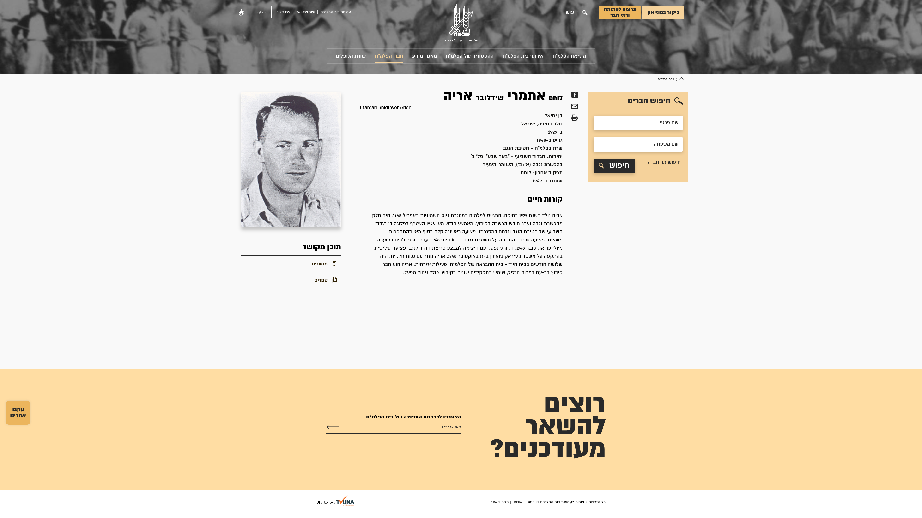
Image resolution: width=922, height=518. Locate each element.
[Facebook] (574, 95)
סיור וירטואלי (305, 12)
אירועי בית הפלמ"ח (523, 56)
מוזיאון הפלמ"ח (569, 56)
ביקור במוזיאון (663, 12)
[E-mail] (574, 107)
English (259, 12)
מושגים (320, 264)
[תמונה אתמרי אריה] (291, 159)
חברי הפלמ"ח (389, 56)
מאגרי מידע (424, 56)
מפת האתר (500, 502)
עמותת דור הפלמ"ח (336, 12)
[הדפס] (574, 118)
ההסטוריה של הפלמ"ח (470, 56)
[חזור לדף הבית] (681, 79)
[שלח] (332, 427)
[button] (241, 12)
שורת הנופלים (351, 56)
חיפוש (619, 166)
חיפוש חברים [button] (649, 101)
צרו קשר (283, 12)
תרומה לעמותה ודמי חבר (620, 12)
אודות (518, 502)
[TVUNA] (345, 500)
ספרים (321, 280)
